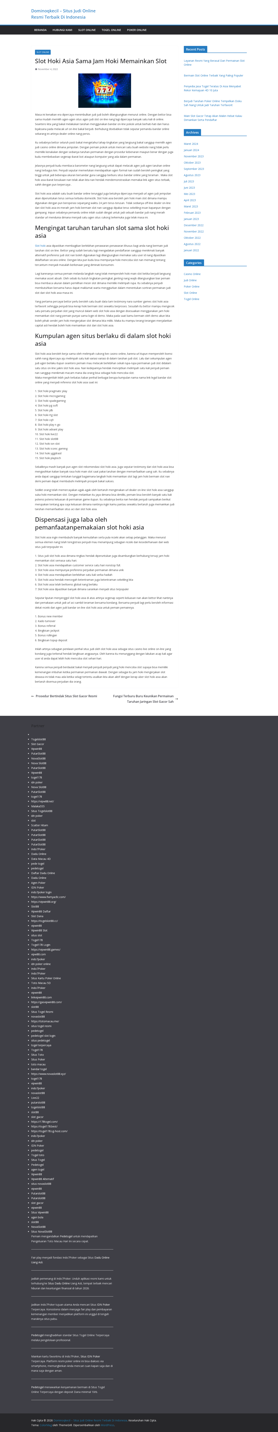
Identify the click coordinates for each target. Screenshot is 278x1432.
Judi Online (190, 280)
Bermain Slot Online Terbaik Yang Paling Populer (213, 75)
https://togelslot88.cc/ (44, 921)
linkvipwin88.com (41, 997)
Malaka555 (38, 806)
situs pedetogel (40, 1040)
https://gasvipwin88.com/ (46, 1002)
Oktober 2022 (192, 237)
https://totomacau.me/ (45, 1021)
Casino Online (192, 274)
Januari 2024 (191, 150)
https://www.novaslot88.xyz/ (48, 1074)
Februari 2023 (192, 212)
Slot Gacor (37, 744)
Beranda (40, 30)
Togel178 (37, 940)
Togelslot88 (38, 739)
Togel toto (37, 1155)
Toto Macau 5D (41, 983)
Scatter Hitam (39, 825)
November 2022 (194, 231)
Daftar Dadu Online (43, 873)
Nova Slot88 (38, 763)
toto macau (38, 1064)
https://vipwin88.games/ (45, 949)
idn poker (37, 782)
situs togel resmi (41, 1026)
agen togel (37, 1169)
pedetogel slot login (43, 1035)
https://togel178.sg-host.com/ (49, 1131)
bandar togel (39, 1069)
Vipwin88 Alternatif (42, 1179)
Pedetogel (37, 1165)
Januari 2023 (191, 219)
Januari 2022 (191, 250)
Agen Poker (38, 883)
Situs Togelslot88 (41, 811)
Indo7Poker (38, 849)
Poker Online (137, 30)
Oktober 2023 (192, 162)
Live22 (35, 1098)
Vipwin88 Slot (39, 930)
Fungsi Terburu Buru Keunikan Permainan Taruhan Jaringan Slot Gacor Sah (143, 699)
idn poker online (41, 964)
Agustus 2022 (192, 244)
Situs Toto (37, 1054)
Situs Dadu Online (59, 1283)
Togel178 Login (40, 945)
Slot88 (35, 906)
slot (33, 820)
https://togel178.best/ (44, 1126)
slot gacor (37, 1117)
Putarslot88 (38, 1193)
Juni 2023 (189, 187)
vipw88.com (38, 954)
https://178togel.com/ (44, 1121)
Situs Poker (38, 1059)
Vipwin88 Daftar (41, 911)
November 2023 (194, 156)
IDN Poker (37, 887)
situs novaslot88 (41, 1183)
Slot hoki (40, 245)
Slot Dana (37, 916)
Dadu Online (38, 854)
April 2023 (190, 200)
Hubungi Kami (62, 30)
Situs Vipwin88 (40, 1212)
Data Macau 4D (41, 859)
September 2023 (194, 169)
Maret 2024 (191, 144)
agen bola (37, 1217)
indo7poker (38, 959)
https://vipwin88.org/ (43, 901)
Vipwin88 (36, 749)
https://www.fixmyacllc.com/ (48, 897)
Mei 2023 (189, 194)
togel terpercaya (41, 1045)
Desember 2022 (193, 225)
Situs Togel (38, 1160)
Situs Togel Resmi (42, 1012)
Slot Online (87, 30)
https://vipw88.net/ (42, 801)
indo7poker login (41, 892)
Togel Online (111, 30)
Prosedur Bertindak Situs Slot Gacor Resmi (66, 696)
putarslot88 (38, 1102)
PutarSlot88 (38, 753)
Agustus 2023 (192, 175)
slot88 (35, 1007)
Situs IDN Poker (90, 1356)
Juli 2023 (189, 181)
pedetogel (37, 868)
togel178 (36, 777)
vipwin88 (36, 925)
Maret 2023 (191, 206)
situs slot (36, 935)
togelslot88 (38, 1107)
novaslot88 (38, 1016)
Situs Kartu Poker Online (46, 978)
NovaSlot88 (38, 758)
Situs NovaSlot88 (41, 1231)
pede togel (37, 863)
